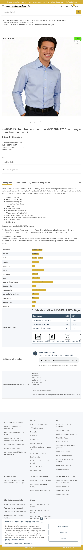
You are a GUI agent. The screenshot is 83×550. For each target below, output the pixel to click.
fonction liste (35, 457)
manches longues (37, 249)
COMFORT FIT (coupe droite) (40, 481)
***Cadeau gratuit (37, 428)
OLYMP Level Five (62, 494)
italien (34, 286)
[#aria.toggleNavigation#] (3, 5)
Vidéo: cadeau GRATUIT (38, 453)
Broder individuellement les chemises (40, 462)
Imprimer (8, 544)
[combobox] (41, 162)
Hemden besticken (60, 232)
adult (33, 302)
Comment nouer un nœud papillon (65, 447)
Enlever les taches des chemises (64, 425)
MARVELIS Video (62, 438)
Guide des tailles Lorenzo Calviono (13, 517)
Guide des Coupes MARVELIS (66, 434)
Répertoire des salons (64, 455)
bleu (33, 266)
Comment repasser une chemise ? (64, 460)
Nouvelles (33, 432)
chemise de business (38, 270)
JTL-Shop (71, 547)
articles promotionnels (38, 424)
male (33, 306)
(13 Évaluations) (16, 137)
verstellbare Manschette (39, 290)
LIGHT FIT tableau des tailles (14, 504)
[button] (61, 6)
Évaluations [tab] (21, 183)
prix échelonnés (36, 443)
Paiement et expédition (12, 448)
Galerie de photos (62, 430)
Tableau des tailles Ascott (13, 508)
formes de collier (62, 442)
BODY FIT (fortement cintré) (40, 490)
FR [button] (55, 6)
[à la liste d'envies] (76, 41)
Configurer (63, 532)
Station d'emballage (37, 467)
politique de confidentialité (14, 540)
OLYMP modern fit (62, 487)
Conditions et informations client (14, 433)
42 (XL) (40, 257)
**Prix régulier (35, 471)
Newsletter (34, 436)
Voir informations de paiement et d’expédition (59, 2)
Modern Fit (35, 253)
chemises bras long (17, 147)
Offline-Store (34, 439)
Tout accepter (63, 526)
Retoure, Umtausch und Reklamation (13, 427)
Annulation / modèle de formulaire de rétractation (13, 439)
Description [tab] (7, 183)
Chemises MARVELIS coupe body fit (40, 511)
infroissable (35, 294)
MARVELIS (35, 274)
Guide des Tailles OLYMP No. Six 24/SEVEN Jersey (66, 482)
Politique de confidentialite (23, 544)
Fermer (63, 539)
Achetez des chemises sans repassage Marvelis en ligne (14, 482)
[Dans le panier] (3, 36)
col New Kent (36, 278)
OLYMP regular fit (62, 490)
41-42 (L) (34, 257)
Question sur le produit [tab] (40, 183)
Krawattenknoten (62, 469)
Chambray (35, 262)
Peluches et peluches (64, 465)
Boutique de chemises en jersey (39, 505)
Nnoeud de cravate (63, 452)
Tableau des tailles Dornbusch (15, 512)
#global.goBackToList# (10, 20)
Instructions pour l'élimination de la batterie (15, 453)
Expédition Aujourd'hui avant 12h (40, 448)
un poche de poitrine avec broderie (42, 282)
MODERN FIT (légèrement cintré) (39, 485)
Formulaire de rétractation (13, 422)
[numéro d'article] (78, 12)
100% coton (35, 298)
